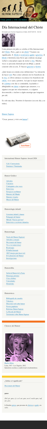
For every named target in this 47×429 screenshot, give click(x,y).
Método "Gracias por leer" (15, 220)
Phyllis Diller (9, 363)
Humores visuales (12, 197)
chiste (26, 51)
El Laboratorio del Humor (15, 256)
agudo (37, 405)
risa (33, 60)
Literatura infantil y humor (15, 214)
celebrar (7, 83)
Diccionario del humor (13, 242)
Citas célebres (11, 278)
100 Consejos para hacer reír (15, 253)
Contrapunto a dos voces (14, 186)
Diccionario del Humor (12, 386)
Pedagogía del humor (13, 217)
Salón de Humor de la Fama (15, 273)
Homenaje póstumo (12, 276)
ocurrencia (25, 54)
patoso (14, 405)
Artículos (9, 181)
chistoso (30, 405)
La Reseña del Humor (13, 312)
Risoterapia (10, 248)
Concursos (9, 183)
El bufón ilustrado (12, 250)
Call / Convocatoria (13, 164)
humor (24, 119)
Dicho (16, 54)
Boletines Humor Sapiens (14, 309)
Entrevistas (10, 189)
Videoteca (9, 301)
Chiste (7, 51)
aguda (32, 54)
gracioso (30, 66)
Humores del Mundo (13, 194)
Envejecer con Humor (13, 192)
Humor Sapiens (8, 114)
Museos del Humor (12, 200)
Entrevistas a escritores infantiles (17, 222)
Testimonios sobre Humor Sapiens (17, 314)
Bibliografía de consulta (14, 298)
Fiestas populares (12, 306)
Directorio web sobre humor (15, 304)
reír (10, 74)
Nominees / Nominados (14, 166)
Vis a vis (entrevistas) (13, 245)
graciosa (39, 54)
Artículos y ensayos (12, 240)
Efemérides (10, 284)
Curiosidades (10, 281)
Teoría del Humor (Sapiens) (15, 237)
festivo (38, 66)
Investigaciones (11, 258)
